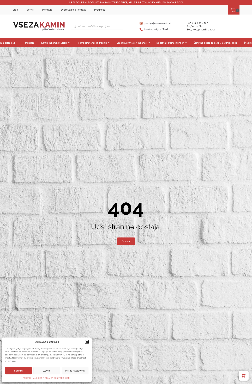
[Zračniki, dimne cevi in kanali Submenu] (150, 42)
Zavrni (46, 370)
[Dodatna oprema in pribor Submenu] (187, 42)
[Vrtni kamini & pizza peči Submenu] (18, 42)
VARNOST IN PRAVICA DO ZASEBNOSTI (51, 378)
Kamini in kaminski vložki (54, 42)
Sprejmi (18, 370)
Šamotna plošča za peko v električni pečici (215, 42)
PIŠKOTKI (26, 378)
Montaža (47, 9)
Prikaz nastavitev (75, 370)
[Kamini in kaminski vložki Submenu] (70, 42)
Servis (30, 9)
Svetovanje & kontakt (73, 9)
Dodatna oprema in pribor (170, 42)
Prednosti (99, 9)
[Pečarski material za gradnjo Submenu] (110, 42)
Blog (15, 9)
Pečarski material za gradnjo (92, 42)
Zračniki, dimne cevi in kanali (132, 42)
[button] (86, 342)
